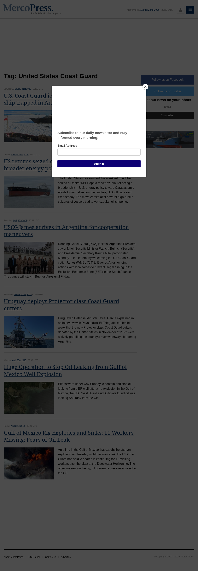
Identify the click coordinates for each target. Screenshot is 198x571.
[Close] (145, 87)
